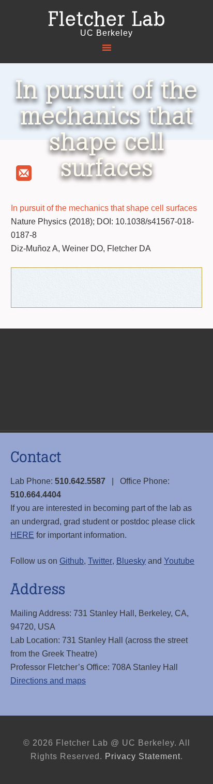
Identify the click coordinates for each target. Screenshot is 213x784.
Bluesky (131, 561)
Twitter (100, 561)
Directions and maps (48, 680)
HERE (22, 535)
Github (71, 561)
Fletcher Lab (106, 19)
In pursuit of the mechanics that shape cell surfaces (104, 208)
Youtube (179, 561)
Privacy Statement (142, 756)
